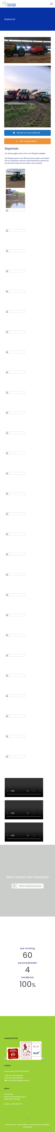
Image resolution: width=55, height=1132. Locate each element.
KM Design (27, 1127)
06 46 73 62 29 (12, 1078)
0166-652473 (17, 1104)
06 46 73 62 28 (12, 1075)
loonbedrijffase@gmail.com (18, 1080)
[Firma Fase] (9, 4)
